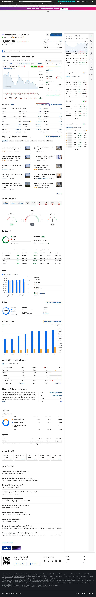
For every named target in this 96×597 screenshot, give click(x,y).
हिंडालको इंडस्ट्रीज (6, 455)
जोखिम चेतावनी (91, 593)
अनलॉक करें (22, 383)
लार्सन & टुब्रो (54, 455)
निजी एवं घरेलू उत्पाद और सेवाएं (56, 392)
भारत (13, 6)
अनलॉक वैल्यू (58, 41)
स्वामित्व (12, 60)
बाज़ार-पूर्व (16, 6)
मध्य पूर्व (42, 6)
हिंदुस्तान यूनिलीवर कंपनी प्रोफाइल (13, 389)
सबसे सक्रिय (68, 76)
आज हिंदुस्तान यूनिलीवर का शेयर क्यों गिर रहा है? (12, 166)
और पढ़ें (3, 401)
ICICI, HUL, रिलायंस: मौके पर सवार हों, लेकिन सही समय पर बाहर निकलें (44, 175)
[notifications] (90, 1)
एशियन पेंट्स (42, 455)
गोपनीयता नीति (84, 593)
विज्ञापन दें (84, 559)
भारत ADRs (31, 6)
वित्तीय (23, 56)
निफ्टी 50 (67, 51)
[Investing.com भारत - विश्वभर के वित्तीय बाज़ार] (7, 1)
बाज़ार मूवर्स (68, 73)
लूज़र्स (79, 76)
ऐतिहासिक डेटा (17, 60)
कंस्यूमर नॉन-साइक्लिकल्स (57, 395)
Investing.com (5, 169)
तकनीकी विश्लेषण (8, 199)
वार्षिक (3, 324)
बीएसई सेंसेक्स (68, 53)
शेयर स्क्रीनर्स (48, 4)
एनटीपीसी (29, 455)
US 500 (67, 60)
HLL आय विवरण (8, 321)
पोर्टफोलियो (68, 559)
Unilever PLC (6, 441)
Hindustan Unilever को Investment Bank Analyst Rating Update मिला (11, 148)
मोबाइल (67, 556)
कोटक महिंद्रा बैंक (18, 455)
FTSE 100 (68, 62)
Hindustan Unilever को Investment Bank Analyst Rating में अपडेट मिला (11, 157)
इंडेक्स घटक (31, 60)
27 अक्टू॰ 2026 (38, 124)
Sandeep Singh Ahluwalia (43, 178)
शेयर (4, 6)
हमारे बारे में (84, 556)
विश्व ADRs (26, 6)
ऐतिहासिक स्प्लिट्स (24, 60)
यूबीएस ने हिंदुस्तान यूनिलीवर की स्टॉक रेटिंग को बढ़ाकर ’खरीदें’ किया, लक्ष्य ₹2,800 (44, 157)
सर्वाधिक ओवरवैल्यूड (77, 127)
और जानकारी (23, 51)
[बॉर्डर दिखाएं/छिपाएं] (33, 63)
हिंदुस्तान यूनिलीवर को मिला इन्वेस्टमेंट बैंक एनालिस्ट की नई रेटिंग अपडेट (43, 166)
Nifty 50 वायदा (68, 58)
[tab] (5, 203)
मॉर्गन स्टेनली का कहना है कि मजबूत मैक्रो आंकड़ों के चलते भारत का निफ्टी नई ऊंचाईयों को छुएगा (12, 185)
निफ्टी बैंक (67, 55)
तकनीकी (28, 56)
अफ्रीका (52, 6)
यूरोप (39, 6)
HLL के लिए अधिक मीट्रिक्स (56, 104)
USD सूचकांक (68, 64)
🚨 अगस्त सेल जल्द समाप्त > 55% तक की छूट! (66, 1)
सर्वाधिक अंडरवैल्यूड (69, 127)
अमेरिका (36, 6)
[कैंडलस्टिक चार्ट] (3, 63)
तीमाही (8, 324)
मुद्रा (66, 35)
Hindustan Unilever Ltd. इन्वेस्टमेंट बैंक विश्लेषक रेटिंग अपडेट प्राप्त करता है (43, 184)
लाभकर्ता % (74, 76)
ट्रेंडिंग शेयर (68, 101)
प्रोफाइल (8, 60)
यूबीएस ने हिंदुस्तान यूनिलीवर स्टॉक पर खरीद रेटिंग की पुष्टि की (43, 148)
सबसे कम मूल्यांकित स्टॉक (71, 124)
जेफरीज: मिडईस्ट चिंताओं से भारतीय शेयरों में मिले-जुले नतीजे (12, 175)
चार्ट (8, 56)
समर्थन (83, 562)
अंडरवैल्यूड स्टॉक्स (57, 6)
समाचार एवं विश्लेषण (15, 56)
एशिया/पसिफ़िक (47, 6)
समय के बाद (21, 6)
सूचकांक (70, 35)
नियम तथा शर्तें (78, 593)
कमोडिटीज (75, 35)
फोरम (33, 56)
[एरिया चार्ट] (6, 63)
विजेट (67, 562)
